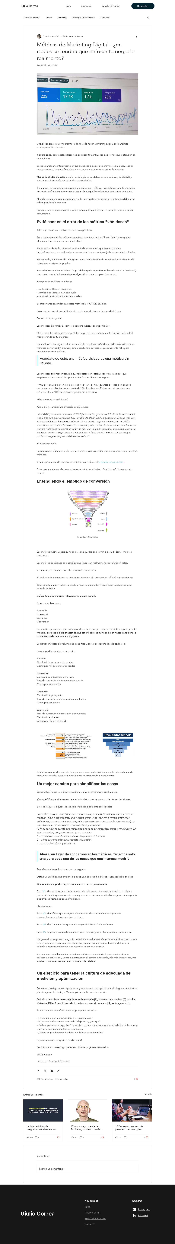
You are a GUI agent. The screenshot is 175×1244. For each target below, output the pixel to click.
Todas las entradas (31, 17)
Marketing (62, 17)
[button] (148, 18)
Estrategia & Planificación (83, 17)
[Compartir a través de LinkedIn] (51, 1070)
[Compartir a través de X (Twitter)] (45, 1070)
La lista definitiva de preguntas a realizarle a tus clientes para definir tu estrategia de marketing (41, 1128)
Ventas (49, 17)
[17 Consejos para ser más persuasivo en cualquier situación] (132, 1110)
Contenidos (105, 17)
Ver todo (148, 1094)
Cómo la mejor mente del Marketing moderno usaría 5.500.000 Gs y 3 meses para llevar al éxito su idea (86, 1128)
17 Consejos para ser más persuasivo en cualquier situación (129, 1128)
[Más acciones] (136, 36)
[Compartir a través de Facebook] (38, 1070)
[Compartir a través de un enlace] (58, 1070)
